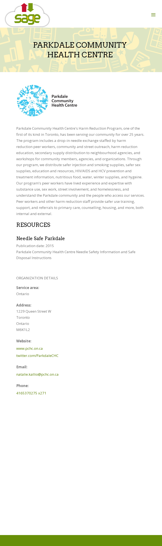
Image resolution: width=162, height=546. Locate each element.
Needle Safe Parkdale (40, 238)
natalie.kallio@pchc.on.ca (37, 374)
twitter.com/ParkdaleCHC (37, 355)
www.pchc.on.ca (29, 348)
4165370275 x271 (31, 393)
